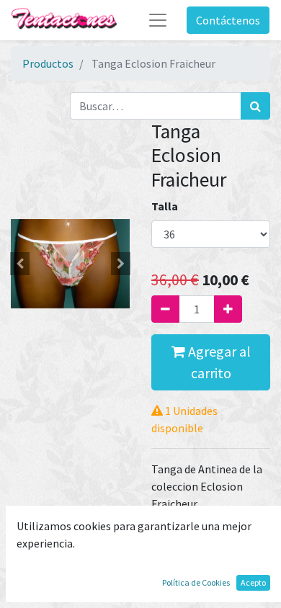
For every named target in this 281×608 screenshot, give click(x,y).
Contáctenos (228, 20)
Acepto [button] (253, 582)
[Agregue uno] (228, 309)
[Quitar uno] (165, 309)
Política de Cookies (196, 582)
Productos (47, 63)
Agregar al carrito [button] (218, 362)
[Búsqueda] (255, 106)
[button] (20, 264)
